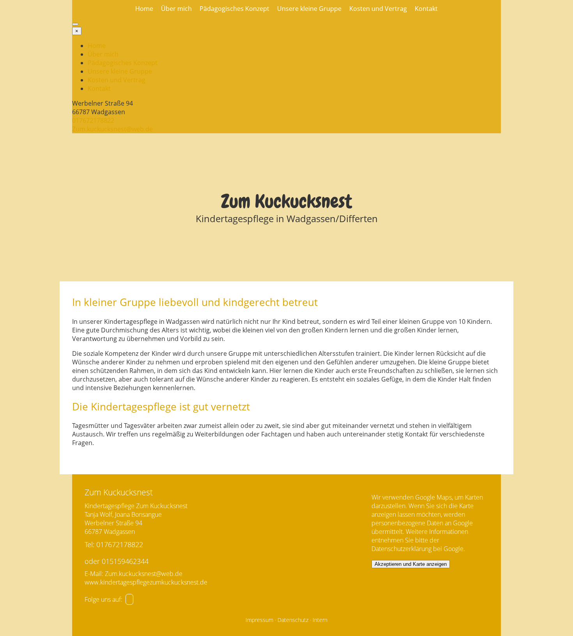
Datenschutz (293, 620)
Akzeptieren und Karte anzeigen (411, 564)
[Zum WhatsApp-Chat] (129, 599)
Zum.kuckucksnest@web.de (112, 129)
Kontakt (426, 8)
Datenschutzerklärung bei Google (417, 548)
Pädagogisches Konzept (234, 8)
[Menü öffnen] (75, 24)
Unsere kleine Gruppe (309, 8)
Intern (320, 620)
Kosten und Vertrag (378, 8)
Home (144, 8)
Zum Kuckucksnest (286, 201)
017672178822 (93, 120)
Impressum (259, 620)
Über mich (176, 8)
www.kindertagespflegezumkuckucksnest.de (146, 582)
